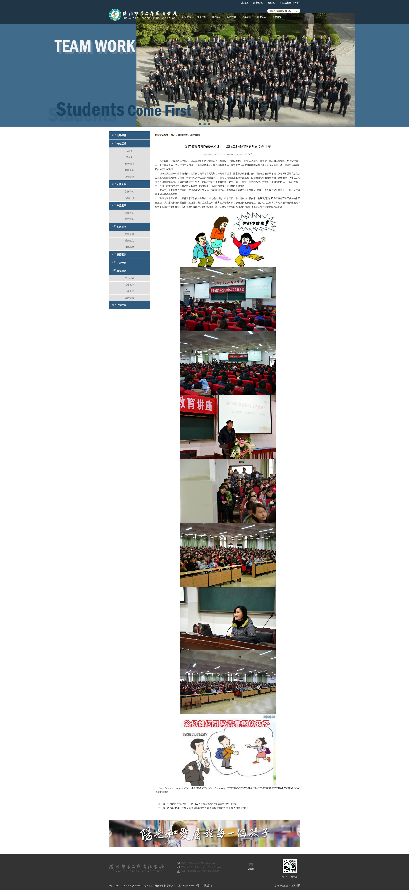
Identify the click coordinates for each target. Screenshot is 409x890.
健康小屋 (129, 247)
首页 (173, 135)
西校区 (271, 2)
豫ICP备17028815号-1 (189, 885)
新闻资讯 (129, 191)
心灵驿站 (121, 271)
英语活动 (129, 170)
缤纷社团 (129, 198)
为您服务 (276, 17)
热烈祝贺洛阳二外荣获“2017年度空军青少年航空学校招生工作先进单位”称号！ (209, 808)
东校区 (244, 2)
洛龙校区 (258, 2)
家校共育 (231, 17)
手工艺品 (129, 219)
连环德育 (121, 135)
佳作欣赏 (129, 213)
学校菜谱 (129, 234)
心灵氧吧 (129, 291)
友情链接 (129, 298)
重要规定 (129, 240)
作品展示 (121, 205)
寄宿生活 (121, 227)
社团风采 (121, 184)
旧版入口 (209, 885)
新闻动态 (216, 17)
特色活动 (121, 143)
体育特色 (121, 262)
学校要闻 (195, 135)
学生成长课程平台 (289, 2)
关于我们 (129, 278)
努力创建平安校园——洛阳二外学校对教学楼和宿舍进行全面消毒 (202, 804)
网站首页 (186, 17)
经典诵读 (129, 164)
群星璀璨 (121, 254)
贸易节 (129, 151)
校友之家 (261, 17)
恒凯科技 (295, 885)
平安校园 (121, 305)
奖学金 (129, 157)
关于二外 (201, 17)
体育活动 (129, 177)
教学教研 (246, 17)
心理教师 (129, 284)
